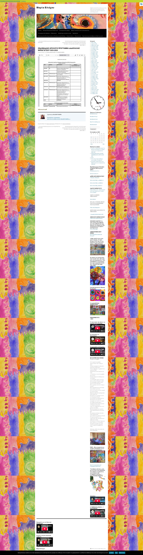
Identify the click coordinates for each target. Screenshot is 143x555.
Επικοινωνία (78, 36)
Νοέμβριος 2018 (94, 92)
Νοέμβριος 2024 (94, 53)
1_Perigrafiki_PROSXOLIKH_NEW (96, 214)
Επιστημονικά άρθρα (64, 30)
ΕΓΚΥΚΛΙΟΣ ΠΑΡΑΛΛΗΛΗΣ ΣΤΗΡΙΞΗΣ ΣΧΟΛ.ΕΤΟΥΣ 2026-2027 (97, 155)
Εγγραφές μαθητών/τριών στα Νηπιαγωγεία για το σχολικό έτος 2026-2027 (98, 163)
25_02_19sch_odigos (94, 229)
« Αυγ (91, 144)
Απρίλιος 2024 (94, 60)
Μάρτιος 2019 (94, 88)
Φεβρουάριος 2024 (95, 62)
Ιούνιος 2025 (93, 50)
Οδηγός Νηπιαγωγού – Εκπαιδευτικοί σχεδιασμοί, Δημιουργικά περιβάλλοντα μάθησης (97, 191)
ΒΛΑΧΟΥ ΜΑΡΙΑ (61, 52)
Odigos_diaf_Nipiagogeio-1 (95, 207)
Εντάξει (111, 552)
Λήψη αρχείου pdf (42, 109)
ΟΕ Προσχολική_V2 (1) (94, 170)
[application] (97, 328)
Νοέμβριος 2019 (94, 84)
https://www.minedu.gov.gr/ (95, 121)
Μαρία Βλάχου (45, 7)
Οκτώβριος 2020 (94, 77)
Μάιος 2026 (93, 42)
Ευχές (92, 157)
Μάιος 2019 (93, 85)
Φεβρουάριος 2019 (95, 89)
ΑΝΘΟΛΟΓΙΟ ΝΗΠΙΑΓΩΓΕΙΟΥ (96, 218)
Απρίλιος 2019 (94, 86)
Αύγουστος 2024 (94, 57)
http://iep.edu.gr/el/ (93, 124)
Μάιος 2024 (93, 58)
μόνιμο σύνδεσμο (66, 123)
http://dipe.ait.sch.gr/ (93, 113)
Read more (122, 552)
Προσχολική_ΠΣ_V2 (94, 173)
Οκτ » (104, 144)
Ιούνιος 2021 (93, 73)
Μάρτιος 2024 (94, 61)
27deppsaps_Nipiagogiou (94, 177)
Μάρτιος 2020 (94, 81)
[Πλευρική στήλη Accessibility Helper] (141, 4)
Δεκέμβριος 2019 (94, 82)
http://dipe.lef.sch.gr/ (93, 116)
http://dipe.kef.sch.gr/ (94, 119)
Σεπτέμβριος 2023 (94, 66)
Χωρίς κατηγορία (50, 123)
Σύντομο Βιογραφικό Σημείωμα (50, 30)
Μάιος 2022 (93, 70)
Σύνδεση (23, 1)
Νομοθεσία (75, 33)
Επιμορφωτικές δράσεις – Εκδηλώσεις (47, 33)
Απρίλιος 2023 (94, 69)
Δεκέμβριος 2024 (94, 51)
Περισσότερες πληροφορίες (53, 117)
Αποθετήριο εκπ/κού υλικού (64, 33)
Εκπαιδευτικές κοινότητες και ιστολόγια (10, 1)
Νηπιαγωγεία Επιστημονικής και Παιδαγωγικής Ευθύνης (51, 36)
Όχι (116, 552)
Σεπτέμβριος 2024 (94, 56)
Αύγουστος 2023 (94, 68)
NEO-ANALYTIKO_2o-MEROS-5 (96, 183)
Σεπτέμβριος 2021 (94, 72)
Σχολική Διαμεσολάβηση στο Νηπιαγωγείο (92, 36)
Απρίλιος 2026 (94, 43)
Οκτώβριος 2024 (94, 54)
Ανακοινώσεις (70, 36)
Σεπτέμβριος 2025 (94, 49)
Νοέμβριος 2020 (94, 76)
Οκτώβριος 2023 (94, 65)
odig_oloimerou (93, 199)
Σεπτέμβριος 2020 (94, 78)
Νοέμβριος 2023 (94, 64)
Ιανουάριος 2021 (94, 74)
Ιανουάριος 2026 (94, 46)
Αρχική (39, 30)
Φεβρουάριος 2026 (95, 45)
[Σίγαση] (102, 331)
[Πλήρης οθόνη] (103, 331)
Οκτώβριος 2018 (94, 93)
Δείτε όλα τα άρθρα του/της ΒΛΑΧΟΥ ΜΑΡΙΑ (58, 119)
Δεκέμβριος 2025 (94, 47)
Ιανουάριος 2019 (94, 90)
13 (95, 138)
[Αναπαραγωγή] (92, 331)
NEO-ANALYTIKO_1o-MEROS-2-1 (97, 180)
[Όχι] (141, 553)
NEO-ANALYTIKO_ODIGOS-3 (96, 185)
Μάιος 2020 (93, 80)
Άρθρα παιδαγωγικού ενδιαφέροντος (80, 30)
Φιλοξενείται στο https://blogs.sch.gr (99, 548)
